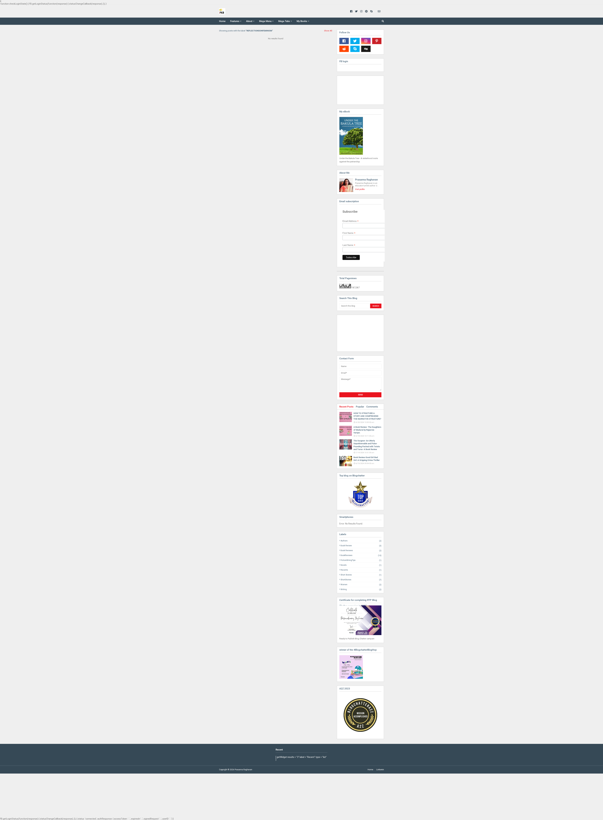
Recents (361, 570)
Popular (360, 406)
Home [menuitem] (222, 21)
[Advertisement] (355, 333)
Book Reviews (361, 550)
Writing (361, 589)
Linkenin (380, 769)
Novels (361, 565)
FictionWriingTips (361, 560)
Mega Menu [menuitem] (265, 21)
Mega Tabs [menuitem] (284, 21)
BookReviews (361, 555)
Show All (328, 31)
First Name (348, 233)
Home (370, 769)
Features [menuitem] (234, 21)
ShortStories (361, 580)
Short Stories (361, 575)
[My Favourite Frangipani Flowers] (360, 494)
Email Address (350, 221)
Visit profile (360, 189)
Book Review (361, 546)
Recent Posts (346, 406)
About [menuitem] (249, 21)
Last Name (348, 245)
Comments (372, 406)
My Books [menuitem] (302, 21)
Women (361, 584)
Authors (361, 541)
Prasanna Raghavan (366, 179)
